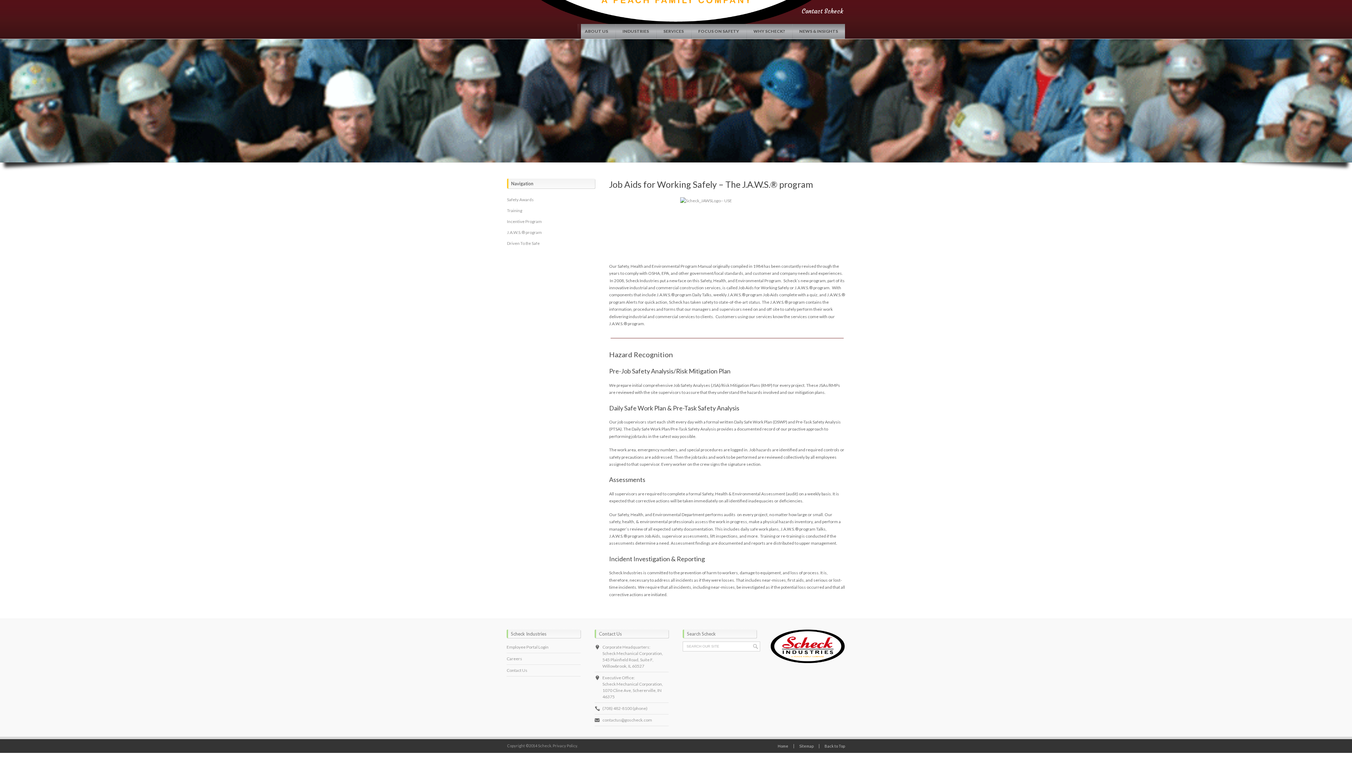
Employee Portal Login (528, 647)
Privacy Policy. (565, 745)
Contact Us (517, 670)
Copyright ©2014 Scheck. (529, 745)
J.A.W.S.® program (524, 232)
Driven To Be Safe (523, 243)
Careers (514, 658)
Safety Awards (520, 199)
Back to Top (835, 746)
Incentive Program (524, 221)
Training (514, 210)
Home (783, 746)
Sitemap (806, 746)
